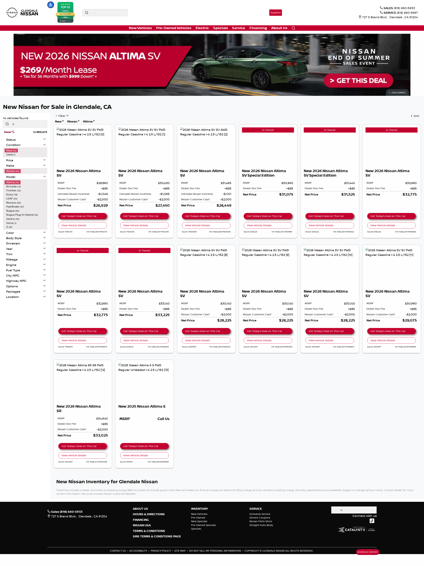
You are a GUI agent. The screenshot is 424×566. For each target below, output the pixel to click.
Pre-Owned (198, 517)
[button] (50, 4)
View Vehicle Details (74, 225)
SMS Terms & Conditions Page (157, 536)
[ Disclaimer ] (397, 92)
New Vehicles (199, 514)
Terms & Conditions (149, 531)
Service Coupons (259, 517)
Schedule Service (259, 514)
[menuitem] (26, 150)
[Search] (86, 12)
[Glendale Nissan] (23, 12)
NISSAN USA (142, 525)
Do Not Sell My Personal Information (215, 550)
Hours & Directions (149, 514)
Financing (141, 519)
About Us (140, 508)
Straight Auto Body (261, 525)
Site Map (180, 550)
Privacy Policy (161, 550)
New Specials (199, 521)
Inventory (199, 508)
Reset (8, 132)
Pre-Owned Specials (203, 525)
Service (255, 508)
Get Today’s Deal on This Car (79, 216)
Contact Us (118, 550)
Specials (196, 528)
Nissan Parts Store (260, 521)
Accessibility (138, 550)
